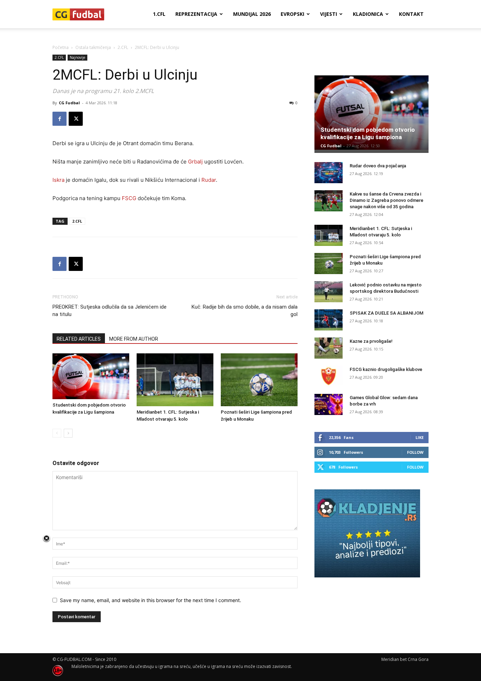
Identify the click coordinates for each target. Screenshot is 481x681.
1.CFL (159, 14)
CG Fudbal (69, 102)
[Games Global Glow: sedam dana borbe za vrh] (328, 404)
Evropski (292, 14)
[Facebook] (59, 119)
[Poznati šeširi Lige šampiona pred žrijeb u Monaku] (259, 379)
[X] (76, 119)
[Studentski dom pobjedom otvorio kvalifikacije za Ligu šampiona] (90, 376)
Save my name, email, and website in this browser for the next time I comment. (150, 600)
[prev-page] (56, 433)
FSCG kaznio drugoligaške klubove (386, 369)
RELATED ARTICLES (79, 339)
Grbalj (195, 161)
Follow (415, 452)
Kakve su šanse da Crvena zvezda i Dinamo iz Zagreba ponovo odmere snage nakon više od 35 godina (386, 200)
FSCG (129, 198)
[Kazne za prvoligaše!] (328, 348)
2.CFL (123, 47)
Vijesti (328, 14)
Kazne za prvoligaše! (371, 341)
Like (420, 437)
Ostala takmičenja (93, 47)
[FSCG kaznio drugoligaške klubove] (328, 376)
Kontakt (411, 14)
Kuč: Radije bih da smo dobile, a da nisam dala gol (245, 310)
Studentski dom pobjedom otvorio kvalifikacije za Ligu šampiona (367, 133)
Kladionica (368, 14)
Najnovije (77, 57)
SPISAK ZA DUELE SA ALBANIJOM (386, 313)
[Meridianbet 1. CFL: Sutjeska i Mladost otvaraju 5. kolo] (175, 379)
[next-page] (68, 433)
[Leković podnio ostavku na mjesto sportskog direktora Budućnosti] (328, 291)
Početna (60, 47)
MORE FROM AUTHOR (133, 339)
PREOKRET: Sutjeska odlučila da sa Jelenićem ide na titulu (109, 310)
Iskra (58, 180)
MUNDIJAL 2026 (252, 14)
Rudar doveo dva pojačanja (378, 165)
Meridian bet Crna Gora (405, 659)
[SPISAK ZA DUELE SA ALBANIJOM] (328, 319)
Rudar (208, 180)
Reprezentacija (196, 14)
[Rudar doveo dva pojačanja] (328, 172)
